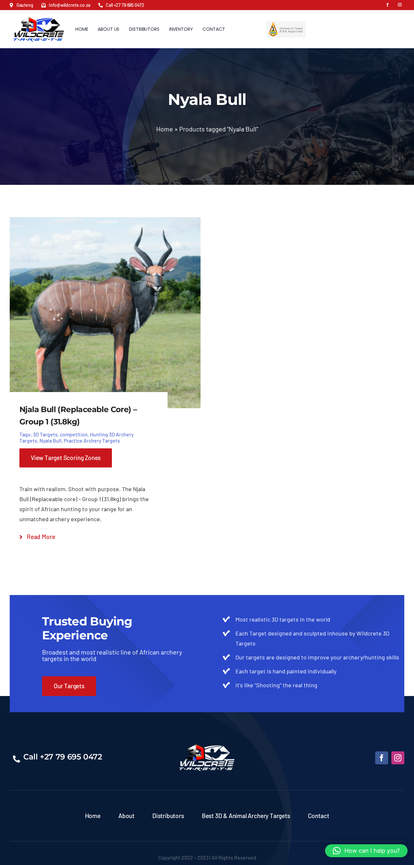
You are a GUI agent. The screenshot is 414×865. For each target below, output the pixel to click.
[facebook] (387, 4)
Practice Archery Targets (92, 440)
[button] (366, 850)
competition (74, 434)
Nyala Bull (50, 440)
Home (164, 129)
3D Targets (45, 434)
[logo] (39, 14)
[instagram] (399, 4)
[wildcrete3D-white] (207, 747)
